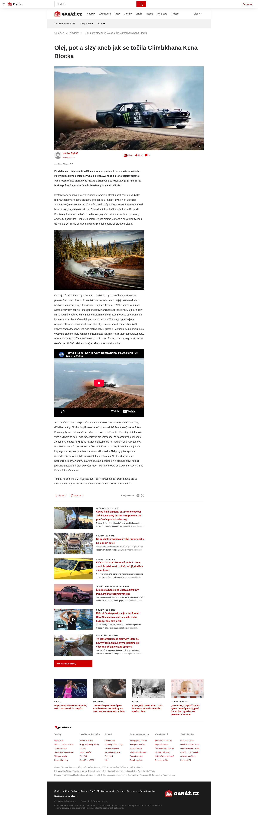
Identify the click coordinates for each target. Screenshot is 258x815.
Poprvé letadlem (161, 745)
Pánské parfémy (169, 775)
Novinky (91, 13)
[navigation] (3, 4)
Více (196, 13)
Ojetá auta (162, 13)
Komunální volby (61, 760)
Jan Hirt (83, 748)
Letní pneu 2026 (187, 741)
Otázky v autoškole (188, 756)
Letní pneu (122, 775)
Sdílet (140, 155)
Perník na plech (136, 760)
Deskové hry (133, 775)
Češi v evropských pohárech (131, 767)
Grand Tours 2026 (87, 760)
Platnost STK (185, 760)
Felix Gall (83, 756)
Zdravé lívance (136, 748)
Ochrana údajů (88, 791)
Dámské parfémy (110, 775)
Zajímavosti (105, 13)
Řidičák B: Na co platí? (189, 752)
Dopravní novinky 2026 (189, 748)
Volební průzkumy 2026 (63, 745)
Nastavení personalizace (66, 796)
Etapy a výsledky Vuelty (89, 745)
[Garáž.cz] (68, 14)
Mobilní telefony (79, 775)
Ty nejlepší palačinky (138, 741)
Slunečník (102, 771)
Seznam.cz (248, 4)
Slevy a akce (86, 23)
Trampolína (92, 771)
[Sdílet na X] (142, 495)
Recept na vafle (136, 756)
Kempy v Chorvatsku (163, 741)
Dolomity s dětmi (162, 760)
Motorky (128, 13)
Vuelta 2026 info (86, 741)
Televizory (144, 775)
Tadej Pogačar (85, 752)
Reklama (121, 791)
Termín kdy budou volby (64, 752)
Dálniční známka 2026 (189, 745)
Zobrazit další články (66, 663)
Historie (149, 13)
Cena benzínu (113, 767)
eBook (130, 155)
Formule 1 (109, 756)
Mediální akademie (106, 791)
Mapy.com (73, 767)
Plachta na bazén (80, 771)
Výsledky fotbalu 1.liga (114, 745)
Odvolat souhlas (147, 791)
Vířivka (152, 771)
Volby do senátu (60, 756)
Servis (139, 13)
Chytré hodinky (155, 775)
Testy (117, 13)
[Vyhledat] (141, 4)
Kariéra (65, 791)
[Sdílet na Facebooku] (137, 495)
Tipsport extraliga (112, 748)
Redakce (75, 791)
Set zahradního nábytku (127, 771)
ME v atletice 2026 (112, 752)
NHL (107, 760)
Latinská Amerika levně (164, 756)
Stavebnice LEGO (94, 775)
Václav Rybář (70, 153)
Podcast (175, 13)
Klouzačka (112, 771)
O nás (57, 791)
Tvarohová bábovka (138, 752)
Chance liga (110, 741)
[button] (129, 108)
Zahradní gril (143, 771)
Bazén (68, 771)
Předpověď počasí (85, 767)
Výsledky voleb (60, 748)
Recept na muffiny (137, 745)
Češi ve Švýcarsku (162, 752)
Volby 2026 (58, 741)
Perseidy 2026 (100, 767)
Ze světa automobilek (64, 23)
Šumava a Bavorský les (164, 748)
